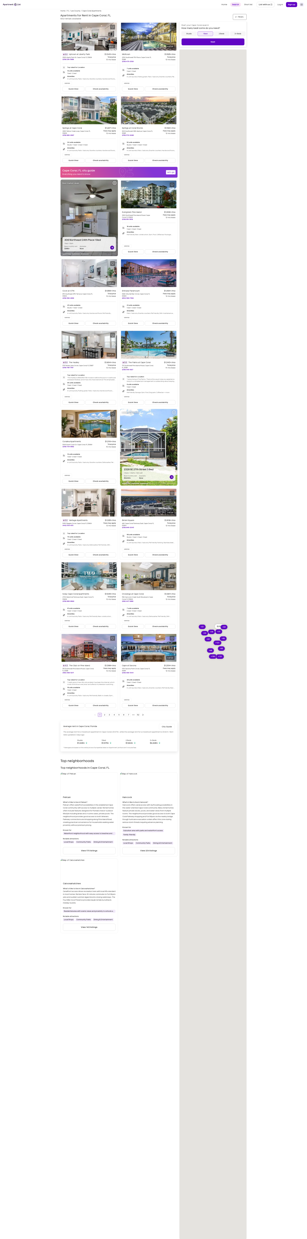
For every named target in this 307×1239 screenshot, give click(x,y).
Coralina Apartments (71, 441)
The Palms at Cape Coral (139, 362)
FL (68, 11)
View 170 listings (89, 851)
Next (213, 42)
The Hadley (74, 362)
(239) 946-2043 (128, 527)
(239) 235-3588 (68, 59)
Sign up (291, 4)
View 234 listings (148, 851)
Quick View (73, 89)
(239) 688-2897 (68, 135)
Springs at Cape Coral (72, 128)
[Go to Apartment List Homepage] (12, 4)
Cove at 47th (68, 291)
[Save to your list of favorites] (112, 27)
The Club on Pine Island (79, 665)
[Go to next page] (143, 715)
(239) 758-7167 (68, 367)
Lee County (75, 11)
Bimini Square (128, 520)
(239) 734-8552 (68, 446)
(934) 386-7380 (128, 298)
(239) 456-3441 (127, 673)
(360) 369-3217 (68, 673)
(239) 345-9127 (127, 369)
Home (62, 11)
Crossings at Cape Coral (133, 594)
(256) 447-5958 (127, 601)
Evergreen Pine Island (132, 212)
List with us (266, 5)
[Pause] (114, 183)
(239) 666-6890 (68, 601)
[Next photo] (115, 37)
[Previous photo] (63, 37)
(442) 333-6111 (67, 525)
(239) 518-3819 (127, 219)
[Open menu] (301, 4)
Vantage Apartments (78, 520)
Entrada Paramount (131, 291)
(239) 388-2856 (68, 298)
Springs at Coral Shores (132, 128)
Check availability (101, 89)
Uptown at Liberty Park (79, 54)
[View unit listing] (112, 248)
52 (138, 715)
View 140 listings (89, 927)
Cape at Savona (129, 665)
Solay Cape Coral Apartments (75, 594)
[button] (220, 626)
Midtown (126, 54)
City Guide (167, 727)
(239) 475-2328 (128, 61)
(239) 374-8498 (128, 135)
